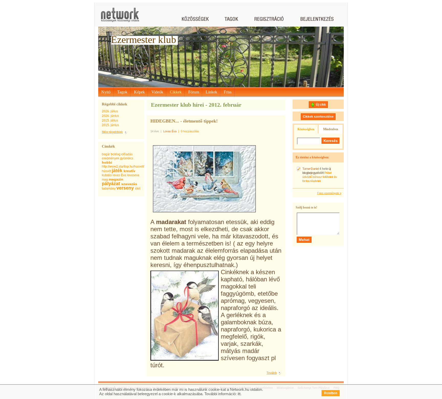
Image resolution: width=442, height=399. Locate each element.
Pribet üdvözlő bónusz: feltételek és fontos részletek (319, 177)
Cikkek (176, 92)
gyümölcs (126, 158)
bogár (106, 154)
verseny (125, 188)
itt (239, 394)
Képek (139, 92)
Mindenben (330, 129)
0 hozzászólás (190, 131)
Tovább (272, 373)
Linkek (211, 92)
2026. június (110, 116)
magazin (116, 179)
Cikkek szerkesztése (318, 116)
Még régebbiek (112, 132)
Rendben (330, 393)
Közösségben (305, 129)
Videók (157, 92)
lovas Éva (119, 175)
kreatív (129, 171)
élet (137, 188)
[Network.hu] (120, 17)
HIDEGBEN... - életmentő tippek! (184, 121)
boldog (115, 154)
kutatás (107, 175)
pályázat (111, 183)
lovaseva (133, 175)
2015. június (110, 125)
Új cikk (321, 104)
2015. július (110, 120)
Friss (227, 92)
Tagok (122, 92)
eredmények (110, 158)
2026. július (110, 111)
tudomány (109, 188)
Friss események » (329, 193)
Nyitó (105, 92)
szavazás (129, 184)
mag (105, 179)
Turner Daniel (310, 169)
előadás (126, 154)
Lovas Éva (169, 131)
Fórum (193, 92)
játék (117, 170)
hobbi (107, 162)
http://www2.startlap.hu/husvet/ (123, 166)
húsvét (106, 171)
